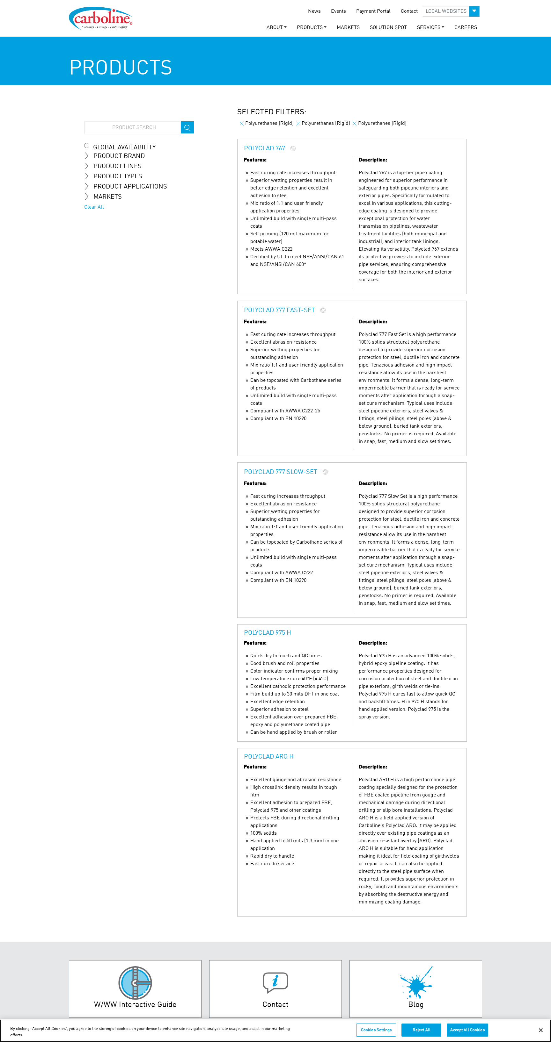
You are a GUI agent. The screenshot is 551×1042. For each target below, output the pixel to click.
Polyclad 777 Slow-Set (280, 472)
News (314, 11)
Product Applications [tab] (130, 187)
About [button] (275, 27)
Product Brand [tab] (119, 156)
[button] (451, 11)
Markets (348, 27)
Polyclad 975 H (267, 633)
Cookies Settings (376, 1030)
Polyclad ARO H (269, 757)
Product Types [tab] (117, 177)
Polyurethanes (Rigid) (269, 123)
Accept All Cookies (467, 1030)
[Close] (541, 1030)
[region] (275, 1030)
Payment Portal (373, 11)
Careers (465, 27)
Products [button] (310, 27)
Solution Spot (388, 27)
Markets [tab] (107, 197)
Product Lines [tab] (117, 166)
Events (338, 11)
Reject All (421, 1030)
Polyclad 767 (264, 149)
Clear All (94, 207)
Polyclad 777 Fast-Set (279, 311)
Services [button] (428, 27)
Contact (409, 11)
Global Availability (124, 148)
